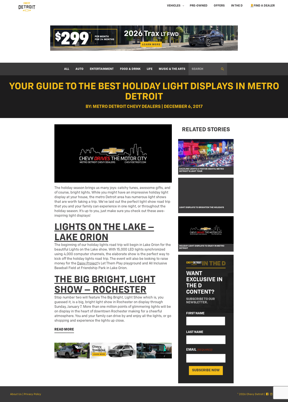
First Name (195, 313)
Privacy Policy (32, 394)
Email (199, 349)
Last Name (194, 331)
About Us (16, 394)
